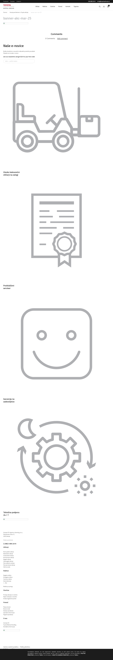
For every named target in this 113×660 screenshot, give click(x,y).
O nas (5, 618)
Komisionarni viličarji (8, 557)
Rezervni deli (6, 609)
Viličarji (6, 547)
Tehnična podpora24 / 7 (11, 514)
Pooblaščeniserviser (8, 287)
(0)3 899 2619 (91, 1)
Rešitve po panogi (7, 586)
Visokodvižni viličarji (8, 556)
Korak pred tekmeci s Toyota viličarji (19, 12)
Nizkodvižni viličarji (8, 554)
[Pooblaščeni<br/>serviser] (56, 283)
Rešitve (6, 570)
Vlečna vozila (6, 567)
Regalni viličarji (7, 559)
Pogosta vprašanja (8, 615)
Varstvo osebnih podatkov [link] (11, 647)
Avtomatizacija (7, 581)
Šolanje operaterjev (8, 611)
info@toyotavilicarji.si (103, 1)
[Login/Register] (104, 6)
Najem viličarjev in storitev (10, 597)
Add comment (62, 38)
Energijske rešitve (7, 577)
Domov (5, 12)
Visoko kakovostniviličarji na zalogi (11, 173)
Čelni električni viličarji (8, 563)
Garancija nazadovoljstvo (8, 400)
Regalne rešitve (7, 575)
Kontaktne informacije (9, 627)
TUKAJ (41, 655)
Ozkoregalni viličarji (8, 561)
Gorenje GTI (6, 623)
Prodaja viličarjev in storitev (10, 595)
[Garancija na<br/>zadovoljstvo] (56, 396)
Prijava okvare (7, 607)
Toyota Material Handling (9, 625)
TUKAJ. (76, 655)
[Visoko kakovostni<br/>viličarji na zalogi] (56, 170)
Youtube (12, 1)
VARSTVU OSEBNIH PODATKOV (60, 655)
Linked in (18, 1)
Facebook (5, 1)
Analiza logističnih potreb (9, 599)
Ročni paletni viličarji (8, 552)
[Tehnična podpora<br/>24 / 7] (56, 510)
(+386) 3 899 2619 (9, 543)
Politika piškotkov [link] (25, 647)
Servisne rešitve (7, 579)
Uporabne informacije (9, 613)
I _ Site (5, 583)
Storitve (6, 590)
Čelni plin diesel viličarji (9, 565)
